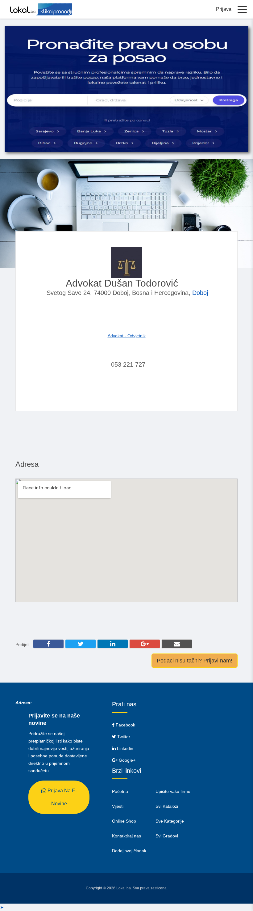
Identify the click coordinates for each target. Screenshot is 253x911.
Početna (120, 791)
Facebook (124, 724)
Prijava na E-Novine (61, 797)
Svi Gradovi (167, 835)
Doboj (200, 292)
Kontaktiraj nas (126, 835)
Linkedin (124, 748)
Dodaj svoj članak (129, 850)
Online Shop (124, 821)
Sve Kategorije (170, 821)
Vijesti (117, 806)
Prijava (223, 9)
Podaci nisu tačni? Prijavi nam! (194, 661)
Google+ (126, 760)
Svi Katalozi (167, 806)
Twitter (123, 736)
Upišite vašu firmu (173, 791)
